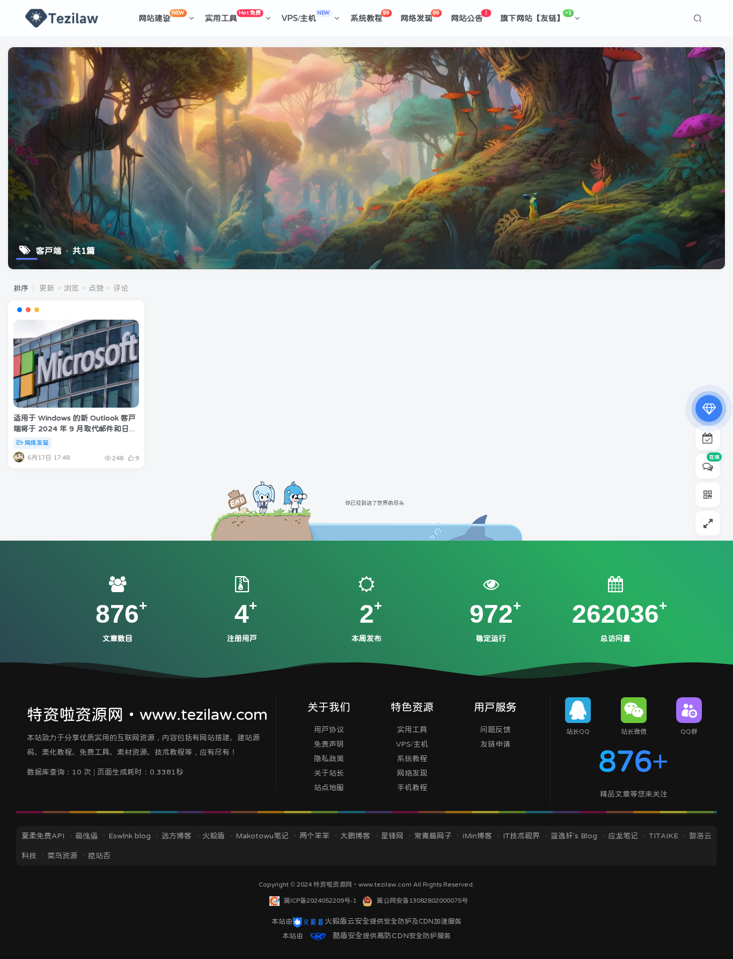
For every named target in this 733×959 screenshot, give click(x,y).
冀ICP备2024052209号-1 (320, 900)
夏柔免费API (42, 835)
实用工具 (233, 16)
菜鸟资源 (62, 855)
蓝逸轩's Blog (574, 835)
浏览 (71, 288)
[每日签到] (707, 438)
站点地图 (329, 787)
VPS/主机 (306, 16)
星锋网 (392, 835)
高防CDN (393, 935)
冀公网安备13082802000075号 (422, 900)
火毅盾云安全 (347, 921)
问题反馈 (495, 729)
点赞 (96, 288)
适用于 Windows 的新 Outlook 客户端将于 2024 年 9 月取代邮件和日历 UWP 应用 (74, 428)
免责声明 (329, 744)
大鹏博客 (355, 835)
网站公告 (470, 16)
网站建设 (161, 16)
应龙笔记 (623, 835)
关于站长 (329, 773)
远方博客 (177, 835)
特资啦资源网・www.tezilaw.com (363, 884)
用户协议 (329, 729)
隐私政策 (329, 758)
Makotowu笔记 (262, 835)
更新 (46, 288)
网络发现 (419, 16)
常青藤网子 (433, 835)
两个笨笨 (314, 835)
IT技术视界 (521, 835)
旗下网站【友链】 (535, 16)
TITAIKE (663, 835)
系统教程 (370, 16)
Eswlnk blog (129, 835)
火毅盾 (213, 835)
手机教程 (412, 787)
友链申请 (495, 744)
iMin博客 (477, 835)
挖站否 (99, 855)
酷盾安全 (348, 935)
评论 (120, 288)
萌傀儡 (86, 835)
